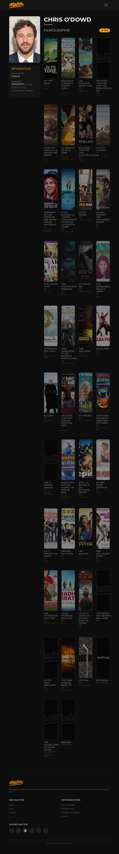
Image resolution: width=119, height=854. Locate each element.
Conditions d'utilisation (70, 812)
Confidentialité (67, 808)
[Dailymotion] (25, 830)
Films (11, 808)
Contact (64, 816)
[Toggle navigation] (106, 5)
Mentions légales (68, 805)
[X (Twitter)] (11, 830)
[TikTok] (45, 830)
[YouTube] (18, 830)
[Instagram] (38, 830)
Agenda (12, 812)
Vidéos (11, 805)
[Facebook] (32, 830)
